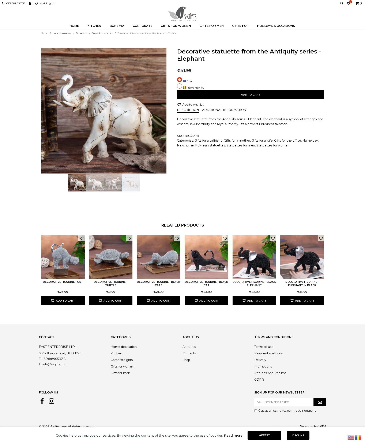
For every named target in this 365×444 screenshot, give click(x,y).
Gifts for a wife (262, 140)
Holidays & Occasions (276, 26)
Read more (233, 435)
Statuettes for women (272, 145)
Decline (298, 435)
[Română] (358, 437)
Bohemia (117, 26)
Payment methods (268, 353)
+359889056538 (16, 3)
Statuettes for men (240, 145)
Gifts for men (211, 26)
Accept (264, 435)
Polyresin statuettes (210, 145)
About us (189, 347)
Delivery (260, 360)
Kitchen (94, 26)
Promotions (263, 366)
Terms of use (263, 347)
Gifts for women (176, 26)
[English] (351, 437)
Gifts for (240, 26)
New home (185, 145)
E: (40, 364)
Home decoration (124, 347)
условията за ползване (299, 411)
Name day (310, 140)
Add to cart (250, 94)
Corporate (142, 26)
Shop (186, 360)
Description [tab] (188, 110)
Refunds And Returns (270, 373)
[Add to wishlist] (81, 238)
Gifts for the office (287, 140)
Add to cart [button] (65, 300)
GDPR (259, 379)
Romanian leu (195, 87)
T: (40, 359)
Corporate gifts (122, 360)
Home (74, 26)
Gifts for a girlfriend (208, 140)
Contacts (189, 353)
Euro (189, 81)
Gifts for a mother (237, 140)
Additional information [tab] (224, 110)
